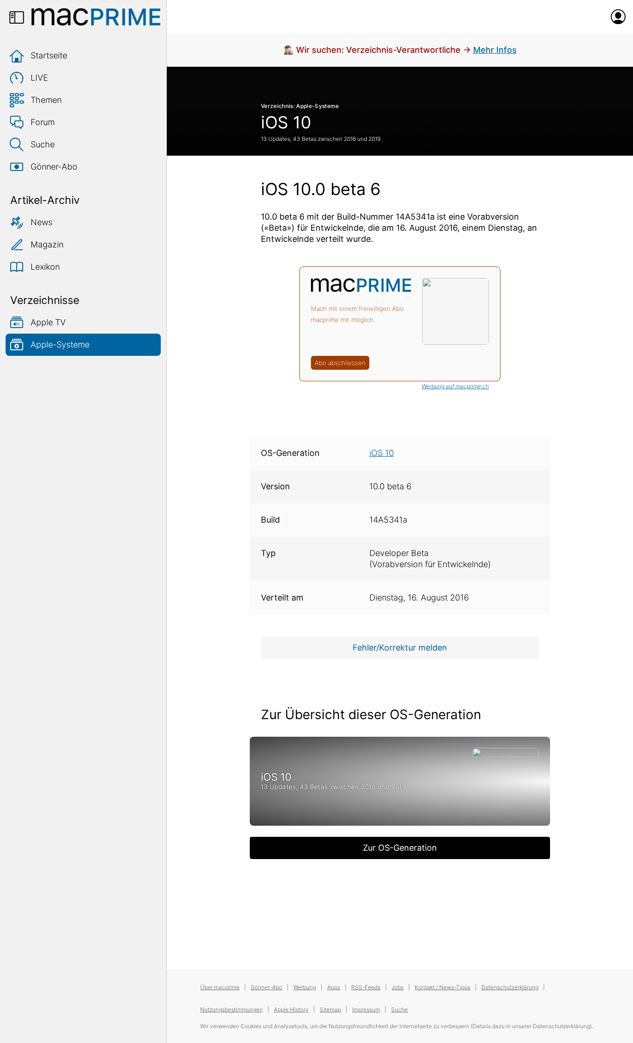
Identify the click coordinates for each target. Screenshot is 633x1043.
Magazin (47, 244)
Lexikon (45, 267)
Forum (43, 122)
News (41, 222)
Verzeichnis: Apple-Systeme (300, 105)
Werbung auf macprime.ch (455, 386)
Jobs (398, 987)
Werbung (304, 987)
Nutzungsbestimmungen (231, 1009)
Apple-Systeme (60, 344)
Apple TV (48, 322)
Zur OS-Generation (400, 848)
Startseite (49, 55)
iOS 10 (286, 122)
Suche (43, 144)
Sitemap (330, 1009)
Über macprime (220, 987)
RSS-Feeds (365, 987)
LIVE (39, 77)
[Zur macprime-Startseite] (96, 16)
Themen (46, 100)
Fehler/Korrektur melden (400, 647)
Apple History (291, 1009)
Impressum (366, 1009)
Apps (333, 987)
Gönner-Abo (54, 166)
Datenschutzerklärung (509, 987)
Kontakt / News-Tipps (442, 987)
